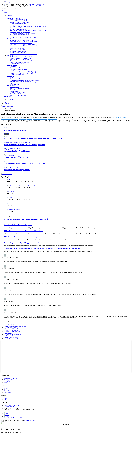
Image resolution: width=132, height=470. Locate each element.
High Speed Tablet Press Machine (17, 151)
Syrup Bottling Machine (10, 327)
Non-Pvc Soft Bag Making (11, 337)
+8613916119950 (36, 6)
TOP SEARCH (47, 420)
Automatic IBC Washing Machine (17, 170)
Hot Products (27, 420)
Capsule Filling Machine (13, 211)
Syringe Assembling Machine (15, 130)
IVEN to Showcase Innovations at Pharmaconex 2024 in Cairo (23, 231)
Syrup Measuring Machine (11, 338)
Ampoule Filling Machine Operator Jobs (28, 119)
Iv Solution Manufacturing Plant (12, 331)
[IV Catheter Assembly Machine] (9, 155)
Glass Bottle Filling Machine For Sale (47, 119)
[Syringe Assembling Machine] (5, 127)
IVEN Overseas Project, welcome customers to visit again (21, 237)
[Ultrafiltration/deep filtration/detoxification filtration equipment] (22, 197)
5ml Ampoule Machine (10, 335)
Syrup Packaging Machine (11, 324)
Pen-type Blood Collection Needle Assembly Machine (24, 145)
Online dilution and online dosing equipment (17, 205)
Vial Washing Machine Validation (13, 334)
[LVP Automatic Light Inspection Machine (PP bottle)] (5, 161)
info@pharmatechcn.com (36, 4)
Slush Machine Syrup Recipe (118, 117)
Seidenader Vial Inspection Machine (9, 119)
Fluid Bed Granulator (12, 193)
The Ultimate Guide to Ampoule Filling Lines (18, 225)
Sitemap (33, 420)
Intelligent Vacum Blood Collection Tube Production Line (21, 187)
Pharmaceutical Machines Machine (13, 328)
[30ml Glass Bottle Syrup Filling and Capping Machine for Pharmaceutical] (5, 136)
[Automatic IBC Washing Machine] (13, 167)
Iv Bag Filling (8, 333)
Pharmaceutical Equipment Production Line (15, 326)
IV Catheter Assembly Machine (16, 157)
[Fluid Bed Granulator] (12, 191)
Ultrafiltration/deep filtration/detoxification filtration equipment (22, 199)
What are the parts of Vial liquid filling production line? (21, 243)
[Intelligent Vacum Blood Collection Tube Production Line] (21, 185)
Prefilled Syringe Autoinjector (12, 330)
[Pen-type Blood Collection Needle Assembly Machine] (17, 142)
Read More (6, 133)
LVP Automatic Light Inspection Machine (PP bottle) (24, 163)
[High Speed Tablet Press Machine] (13, 149)
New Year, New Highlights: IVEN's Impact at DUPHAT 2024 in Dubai (26, 219)
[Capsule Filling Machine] (13, 209)
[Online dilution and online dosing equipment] (18, 203)
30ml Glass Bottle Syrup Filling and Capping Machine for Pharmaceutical (33, 138)
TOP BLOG (39, 420)
